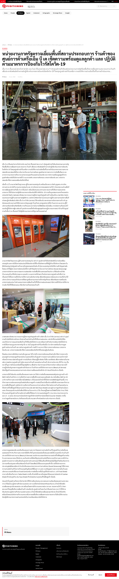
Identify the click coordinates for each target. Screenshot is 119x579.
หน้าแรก (4, 45)
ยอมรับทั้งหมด (111, 575)
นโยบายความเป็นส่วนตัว (62, 551)
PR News (20, 13)
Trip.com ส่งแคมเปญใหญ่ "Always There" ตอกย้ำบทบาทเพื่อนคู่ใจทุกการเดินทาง (105, 200)
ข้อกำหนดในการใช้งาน (61, 554)
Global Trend (39, 569)
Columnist (36, 13)
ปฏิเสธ (100, 575)
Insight (67, 13)
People (13, 13)
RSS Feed (59, 557)
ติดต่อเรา (58, 548)
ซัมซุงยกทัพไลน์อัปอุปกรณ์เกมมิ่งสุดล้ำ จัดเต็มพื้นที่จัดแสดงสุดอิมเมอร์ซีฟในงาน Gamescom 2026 (106, 237)
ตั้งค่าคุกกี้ (91, 575)
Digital (28, 13)
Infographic (46, 13)
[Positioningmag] (12, 6)
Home (6, 13)
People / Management (42, 548)
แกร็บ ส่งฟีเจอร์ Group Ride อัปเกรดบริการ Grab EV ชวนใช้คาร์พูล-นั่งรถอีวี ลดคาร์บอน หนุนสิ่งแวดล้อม (106, 212)
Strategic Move (57, 13)
